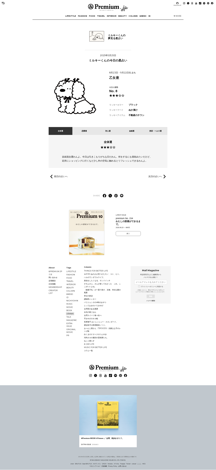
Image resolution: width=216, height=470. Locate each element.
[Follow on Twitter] (188, 3)
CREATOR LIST (177, 5)
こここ (139, 464)
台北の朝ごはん (90, 312)
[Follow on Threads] (192, 3)
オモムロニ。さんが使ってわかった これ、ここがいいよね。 (102, 285)
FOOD (92, 16)
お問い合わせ (122, 466)
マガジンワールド (95, 466)
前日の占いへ (61, 176)
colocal (134, 464)
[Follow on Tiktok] (200, 3)
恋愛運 (84, 131)
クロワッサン (97, 464)
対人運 (108, 131)
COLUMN (133, 16)
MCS (143, 464)
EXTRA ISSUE (69, 324)
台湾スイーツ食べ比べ (93, 315)
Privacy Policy (112, 466)
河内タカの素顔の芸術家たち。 (96, 337)
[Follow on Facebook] (212, 3)
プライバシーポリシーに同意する (152, 286)
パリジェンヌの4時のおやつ (95, 302)
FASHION (82, 16)
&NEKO (143, 16)
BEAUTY (122, 16)
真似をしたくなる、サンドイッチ (97, 280)
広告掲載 (52, 284)
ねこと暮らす (89, 341)
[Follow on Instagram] (184, 3)
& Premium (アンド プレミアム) (108, 7)
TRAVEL (101, 16)
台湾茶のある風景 (91, 309)
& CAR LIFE (89, 344)
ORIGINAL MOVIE (71, 330)
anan (72, 464)
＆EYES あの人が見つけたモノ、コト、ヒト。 (102, 274)
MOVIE (69, 307)
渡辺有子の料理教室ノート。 (95, 325)
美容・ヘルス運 (155, 131)
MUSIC (69, 304)
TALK (68, 317)
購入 (128, 233)
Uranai (70, 314)
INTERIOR (111, 16)
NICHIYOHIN (72, 301)
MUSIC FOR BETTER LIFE (95, 347)
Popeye (122, 464)
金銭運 (131, 131)
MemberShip (55, 287)
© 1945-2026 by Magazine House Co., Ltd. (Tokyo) (108, 460)
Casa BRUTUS (87, 464)
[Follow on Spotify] (204, 3)
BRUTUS (78, 464)
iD (149, 16)
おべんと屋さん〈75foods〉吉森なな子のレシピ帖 (102, 329)
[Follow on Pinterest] (208, 3)
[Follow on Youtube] (196, 3)
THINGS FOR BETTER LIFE (96, 271)
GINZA (104, 464)
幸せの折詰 (88, 296)
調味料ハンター (90, 299)
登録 (150, 296)
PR (67, 335)
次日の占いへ (155, 176)
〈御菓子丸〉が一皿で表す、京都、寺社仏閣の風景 (102, 291)
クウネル (116, 464)
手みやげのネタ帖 (91, 318)
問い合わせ (53, 277)
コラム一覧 (88, 350)
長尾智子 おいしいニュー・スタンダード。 (101, 322)
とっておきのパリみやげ (93, 305)
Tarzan (128, 464)
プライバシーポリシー (158, 290)
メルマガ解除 (150, 301)
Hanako (110, 464)
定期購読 (52, 281)
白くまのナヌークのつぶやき (95, 334)
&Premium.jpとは (55, 272)
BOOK (69, 310)
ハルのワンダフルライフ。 (94, 277)
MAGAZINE (71, 320)
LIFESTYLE (70, 16)
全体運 (60, 131)
